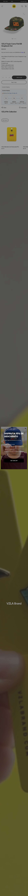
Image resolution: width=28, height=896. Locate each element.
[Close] (25, 428)
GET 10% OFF (14, 460)
